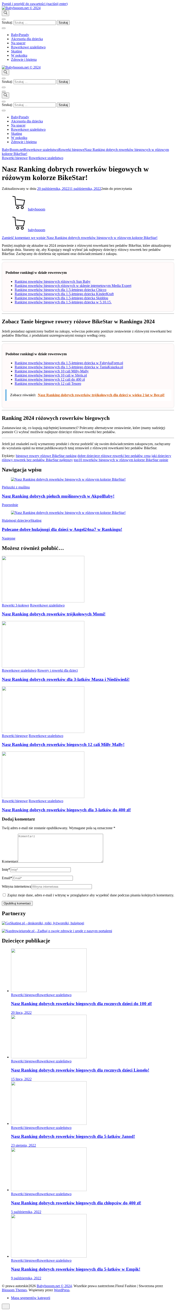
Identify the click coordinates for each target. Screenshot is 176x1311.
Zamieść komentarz (79, 238)
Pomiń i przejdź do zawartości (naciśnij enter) (35, 4)
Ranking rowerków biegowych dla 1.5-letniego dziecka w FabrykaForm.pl (69, 363)
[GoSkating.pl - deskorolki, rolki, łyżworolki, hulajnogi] (43, 923)
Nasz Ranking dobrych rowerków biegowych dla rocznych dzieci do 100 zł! (81, 1003)
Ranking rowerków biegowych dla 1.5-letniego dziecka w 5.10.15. (63, 302)
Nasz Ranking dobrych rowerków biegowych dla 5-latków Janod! (73, 1136)
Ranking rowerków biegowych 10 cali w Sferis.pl (51, 375)
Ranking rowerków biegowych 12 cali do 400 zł (50, 379)
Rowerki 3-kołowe (15, 605)
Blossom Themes (14, 1290)
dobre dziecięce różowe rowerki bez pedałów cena (114, 456)
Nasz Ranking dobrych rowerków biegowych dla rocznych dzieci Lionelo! (80, 1070)
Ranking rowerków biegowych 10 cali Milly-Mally (52, 371)
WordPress (61, 1290)
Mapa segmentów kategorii (30, 1298)
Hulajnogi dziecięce (16, 520)
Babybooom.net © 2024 (54, 1286)
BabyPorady (20, 35)
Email (7, 878)
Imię (6, 869)
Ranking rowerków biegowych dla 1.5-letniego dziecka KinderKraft (64, 294)
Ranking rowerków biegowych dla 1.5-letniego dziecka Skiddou (61, 298)
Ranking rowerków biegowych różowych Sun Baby (53, 281)
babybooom (36, 209)
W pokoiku (19, 55)
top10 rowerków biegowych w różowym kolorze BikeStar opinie (121, 460)
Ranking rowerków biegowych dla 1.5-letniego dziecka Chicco (60, 290)
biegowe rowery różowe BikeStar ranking (46, 456)
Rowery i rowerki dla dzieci (57, 670)
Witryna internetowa (16, 886)
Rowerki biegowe (15, 158)
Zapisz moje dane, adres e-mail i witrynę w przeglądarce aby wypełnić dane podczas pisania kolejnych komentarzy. (90, 895)
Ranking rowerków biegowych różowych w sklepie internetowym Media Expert (73, 286)
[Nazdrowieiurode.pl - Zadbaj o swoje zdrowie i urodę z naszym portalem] (57, 931)
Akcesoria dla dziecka (27, 39)
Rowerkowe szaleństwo (28, 47)
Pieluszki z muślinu (16, 487)
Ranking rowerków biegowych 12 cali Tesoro (48, 383)
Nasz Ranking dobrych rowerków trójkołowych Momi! (53, 614)
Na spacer (18, 43)
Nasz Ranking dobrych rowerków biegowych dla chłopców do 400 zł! (76, 1202)
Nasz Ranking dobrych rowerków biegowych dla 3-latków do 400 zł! (66, 809)
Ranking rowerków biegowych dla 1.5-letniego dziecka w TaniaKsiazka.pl (69, 367)
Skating (16, 51)
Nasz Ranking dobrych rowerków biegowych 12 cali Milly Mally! (63, 744)
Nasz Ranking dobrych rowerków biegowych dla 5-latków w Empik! (75, 1269)
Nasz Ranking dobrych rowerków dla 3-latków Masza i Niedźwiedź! (65, 679)
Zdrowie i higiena (24, 59)
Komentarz (10, 861)
